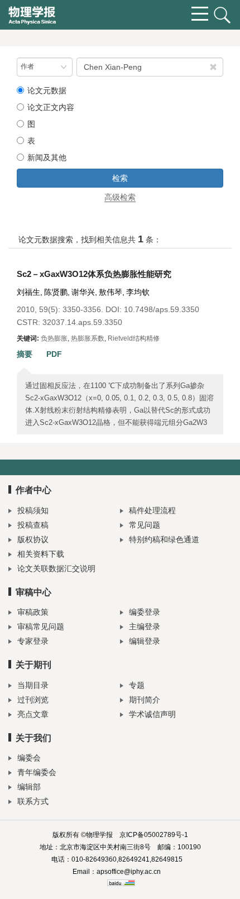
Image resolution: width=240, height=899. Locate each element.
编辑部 (29, 786)
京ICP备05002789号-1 (153, 835)
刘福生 (28, 292)
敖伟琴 (110, 292)
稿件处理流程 (152, 510)
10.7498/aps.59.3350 (161, 309)
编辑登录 (144, 641)
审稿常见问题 (40, 626)
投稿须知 (33, 510)
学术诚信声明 (152, 714)
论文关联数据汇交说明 (56, 568)
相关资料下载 (40, 553)
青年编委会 (36, 772)
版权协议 (33, 539)
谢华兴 (83, 292)
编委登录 (144, 612)
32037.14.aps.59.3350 (82, 322)
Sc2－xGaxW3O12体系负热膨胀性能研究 (94, 274)
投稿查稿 (33, 524)
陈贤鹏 (56, 292)
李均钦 (138, 292)
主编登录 (144, 626)
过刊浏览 (33, 699)
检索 (120, 178)
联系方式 (33, 801)
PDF (54, 354)
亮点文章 (33, 714)
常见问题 (144, 524)
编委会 (29, 757)
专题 (137, 685)
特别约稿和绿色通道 (164, 539)
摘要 (24, 354)
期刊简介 (144, 699)
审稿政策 (33, 612)
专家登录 (33, 641)
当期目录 (33, 685)
